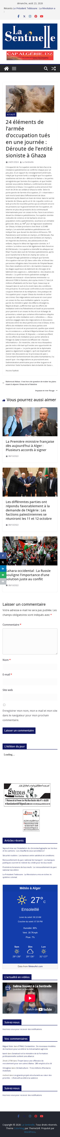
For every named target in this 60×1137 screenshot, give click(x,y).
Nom (7, 660)
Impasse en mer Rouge (44, 390)
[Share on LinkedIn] (3, 568)
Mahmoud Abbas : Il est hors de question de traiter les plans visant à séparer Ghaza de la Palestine (31, 383)
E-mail (7, 674)
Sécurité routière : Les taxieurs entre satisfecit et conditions (28, 855)
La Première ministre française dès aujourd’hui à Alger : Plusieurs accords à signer (30, 445)
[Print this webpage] (3, 581)
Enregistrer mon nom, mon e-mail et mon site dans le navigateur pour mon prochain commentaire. (30, 715)
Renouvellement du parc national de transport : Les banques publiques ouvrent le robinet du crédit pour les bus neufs (29, 861)
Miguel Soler (8, 1046)
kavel (5, 1053)
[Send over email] (3, 575)
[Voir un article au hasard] (53, 68)
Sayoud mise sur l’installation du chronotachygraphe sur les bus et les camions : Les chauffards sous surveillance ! (30, 849)
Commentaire (12, 624)
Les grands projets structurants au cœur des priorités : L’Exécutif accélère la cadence (27, 1076)
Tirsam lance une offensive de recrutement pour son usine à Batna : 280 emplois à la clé (27, 1062)
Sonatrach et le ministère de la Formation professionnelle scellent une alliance (25, 1054)
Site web (8, 690)
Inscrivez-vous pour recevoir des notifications (22, 1029)
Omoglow (7, 1068)
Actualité (11, 114)
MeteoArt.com (35, 966)
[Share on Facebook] (3, 555)
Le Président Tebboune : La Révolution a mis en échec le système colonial (34, 10)
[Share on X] (3, 562)
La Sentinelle (28, 162)
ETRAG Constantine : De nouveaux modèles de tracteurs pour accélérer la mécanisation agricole (29, 1047)
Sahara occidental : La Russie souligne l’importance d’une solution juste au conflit (28, 574)
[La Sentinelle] (6, 68)
